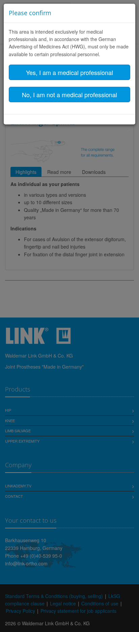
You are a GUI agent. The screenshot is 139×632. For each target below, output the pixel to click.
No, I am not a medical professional (69, 94)
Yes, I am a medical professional (69, 72)
